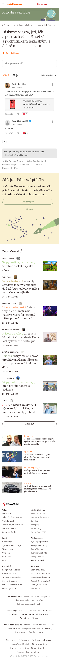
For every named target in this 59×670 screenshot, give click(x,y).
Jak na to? (29, 209)
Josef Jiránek (8, 378)
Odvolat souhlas (39, 648)
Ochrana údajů (39, 644)
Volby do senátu (9, 528)
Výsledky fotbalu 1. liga (11, 545)
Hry (4, 405)
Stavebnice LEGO (46, 625)
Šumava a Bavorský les (11, 577)
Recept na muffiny (39, 545)
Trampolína (47, 611)
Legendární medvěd (10, 329)
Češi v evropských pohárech (28, 604)
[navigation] (3, 4)
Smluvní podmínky (41, 640)
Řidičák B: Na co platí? (40, 581)
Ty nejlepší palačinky (39, 542)
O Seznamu (24, 640)
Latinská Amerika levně (12, 585)
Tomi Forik (6, 277)
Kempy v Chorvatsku (11, 570)
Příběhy (7, 356)
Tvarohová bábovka (39, 553)
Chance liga (7, 542)
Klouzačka (22, 614)
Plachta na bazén (33, 611)
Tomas (5, 400)
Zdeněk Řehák (8, 258)
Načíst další (29, 424)
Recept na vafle (37, 557)
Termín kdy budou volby (12, 525)
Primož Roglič (37, 528)
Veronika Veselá (9, 303)
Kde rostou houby (21, 600)
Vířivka (35, 618)
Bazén (21, 611)
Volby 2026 (6, 513)
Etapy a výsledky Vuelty (41, 517)
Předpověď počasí (42, 596)
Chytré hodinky (20, 632)
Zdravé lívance (37, 549)
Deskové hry (37, 628)
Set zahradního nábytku (39, 614)
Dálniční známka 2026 (40, 573)
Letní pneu (26, 628)
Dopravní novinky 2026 (40, 577)
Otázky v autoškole (39, 585)
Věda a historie (11, 281)
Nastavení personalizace (29, 652)
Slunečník (12, 614)
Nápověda (16, 644)
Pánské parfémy (36, 632)
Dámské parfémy (12, 628)
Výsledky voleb (8, 521)
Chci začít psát (28, 202)
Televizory (48, 628)
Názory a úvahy (11, 334)
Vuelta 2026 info (38, 513)
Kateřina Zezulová (10, 352)
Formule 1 (6, 557)
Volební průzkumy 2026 (12, 517)
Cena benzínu (37, 600)
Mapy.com (28, 596)
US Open (6, 553)
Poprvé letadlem (9, 573)
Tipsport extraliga (9, 549)
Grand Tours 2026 (38, 532)
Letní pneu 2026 (38, 570)
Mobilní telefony (31, 625)
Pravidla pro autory (19, 648)
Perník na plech (37, 560)
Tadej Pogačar (37, 525)
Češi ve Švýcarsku (9, 581)
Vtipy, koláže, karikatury (18, 262)
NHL (4, 560)
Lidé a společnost (13, 307)
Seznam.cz (42, 4)
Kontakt (26, 644)
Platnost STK (36, 588)
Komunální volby (9, 532)
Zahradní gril (25, 618)
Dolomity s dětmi (9, 588)
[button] (50, 266)
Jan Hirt (34, 521)
